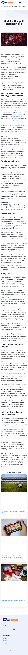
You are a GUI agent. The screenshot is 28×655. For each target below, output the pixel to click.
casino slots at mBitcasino (16, 116)
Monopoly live (9, 431)
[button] (20, 2)
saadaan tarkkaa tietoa (17, 221)
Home (2, 6)
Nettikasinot (7, 6)
